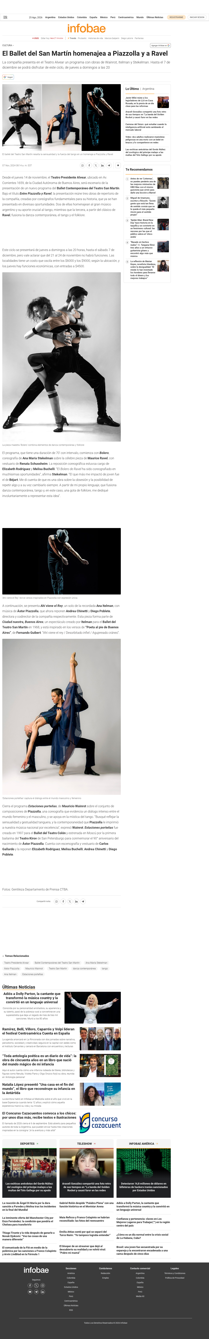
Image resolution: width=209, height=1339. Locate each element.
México (104, 17)
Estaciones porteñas (32, 974)
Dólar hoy (52, 38)
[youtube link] (30, 1292)
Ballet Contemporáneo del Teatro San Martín (57, 962)
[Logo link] (86, 28)
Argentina (50, 17)
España (93, 17)
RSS (71, 1310)
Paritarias (139, 38)
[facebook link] (30, 1285)
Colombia (82, 17)
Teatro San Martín (58, 968)
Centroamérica (126, 17)
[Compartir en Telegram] (109, 165)
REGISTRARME (176, 17)
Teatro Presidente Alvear (16, 962)
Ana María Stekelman (96, 962)
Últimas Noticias (155, 17)
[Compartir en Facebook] (89, 165)
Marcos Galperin (112, 38)
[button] (5, 17)
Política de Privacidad (174, 1278)
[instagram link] (42, 1285)
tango (105, 968)
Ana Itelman (10, 974)
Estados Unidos (66, 17)
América (71, 1273)
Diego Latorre (127, 38)
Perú (112, 17)
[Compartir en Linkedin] (102, 165)
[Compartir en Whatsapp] (82, 165)
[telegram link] (36, 1292)
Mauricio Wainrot (34, 968)
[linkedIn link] (42, 1292)
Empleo (105, 1278)
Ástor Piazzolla (11, 968)
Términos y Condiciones (174, 1273)
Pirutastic (82, 38)
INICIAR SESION (197, 17)
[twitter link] (36, 1285)
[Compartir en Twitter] (96, 165)
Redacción (105, 1273)
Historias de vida (95, 38)
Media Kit (140, 1296)
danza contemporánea (84, 968)
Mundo (140, 17)
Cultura (7, 45)
